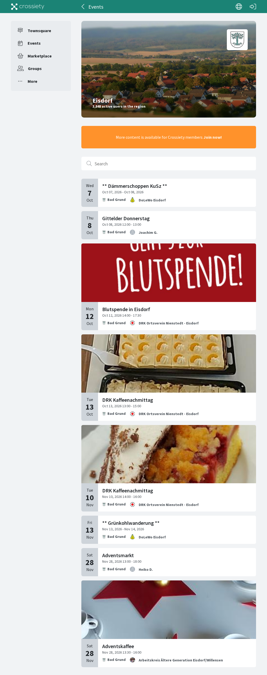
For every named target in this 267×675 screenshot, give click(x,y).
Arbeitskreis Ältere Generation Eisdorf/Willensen (181, 660)
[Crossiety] (27, 6)
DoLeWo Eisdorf (152, 200)
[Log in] (253, 6)
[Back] (83, 6)
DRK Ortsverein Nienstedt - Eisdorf (169, 323)
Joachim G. (148, 232)
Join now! (212, 137)
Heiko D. (146, 569)
